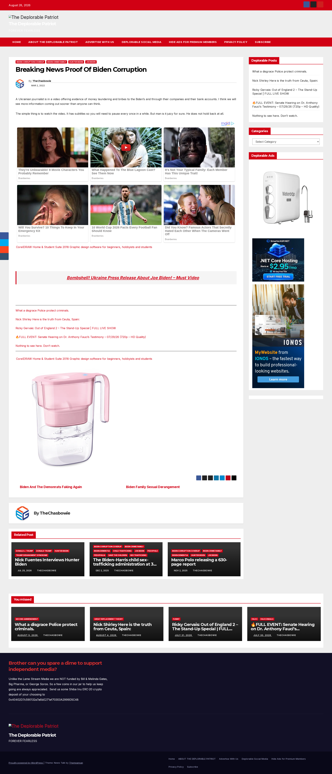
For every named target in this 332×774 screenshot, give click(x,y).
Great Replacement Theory (108, 619)
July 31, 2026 (184, 635)
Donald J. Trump (24, 551)
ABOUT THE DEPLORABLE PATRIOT (53, 42)
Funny (176, 619)
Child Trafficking (122, 551)
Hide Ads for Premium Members (193, 42)
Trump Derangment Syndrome (31, 555)
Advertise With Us (99, 42)
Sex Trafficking (138, 555)
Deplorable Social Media (142, 42)
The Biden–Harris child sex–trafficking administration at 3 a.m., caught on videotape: (123, 564)
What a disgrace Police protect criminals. (42, 310)
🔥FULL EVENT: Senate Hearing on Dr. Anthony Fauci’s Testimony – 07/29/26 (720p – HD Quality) (81, 337)
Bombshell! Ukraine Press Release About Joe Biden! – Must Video (133, 277)
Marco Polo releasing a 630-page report (199, 562)
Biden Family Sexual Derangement (153, 487)
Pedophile (152, 551)
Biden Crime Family (56, 62)
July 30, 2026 (262, 635)
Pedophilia (99, 555)
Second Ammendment (27, 619)
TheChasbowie (42, 81)
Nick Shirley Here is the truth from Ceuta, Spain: (48, 319)
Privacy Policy (235, 42)
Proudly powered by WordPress (26, 762)
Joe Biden (91, 62)
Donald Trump (44, 551)
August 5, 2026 (27, 635)
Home (16, 42)
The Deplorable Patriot (32, 23)
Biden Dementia (102, 551)
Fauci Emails (267, 619)
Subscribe (263, 42)
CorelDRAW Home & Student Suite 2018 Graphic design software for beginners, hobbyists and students (84, 247)
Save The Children (117, 555)
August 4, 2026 (106, 635)
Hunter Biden (76, 62)
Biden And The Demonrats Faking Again (51, 487)
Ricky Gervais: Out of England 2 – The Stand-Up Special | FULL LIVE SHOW (66, 328)
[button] (314, 42)
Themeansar (76, 762)
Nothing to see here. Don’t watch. (38, 345)
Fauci (254, 619)
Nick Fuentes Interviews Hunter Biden (47, 562)
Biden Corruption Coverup (30, 62)
